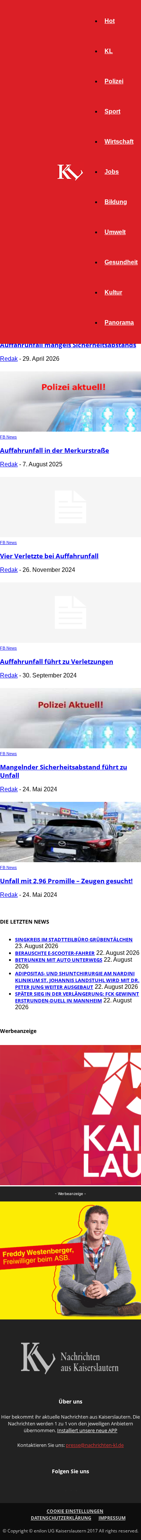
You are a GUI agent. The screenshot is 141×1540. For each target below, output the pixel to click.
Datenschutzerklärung (61, 1518)
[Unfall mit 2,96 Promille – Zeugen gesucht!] (70, 860)
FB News (8, 437)
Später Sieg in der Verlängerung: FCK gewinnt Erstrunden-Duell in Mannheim (77, 997)
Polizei (114, 81)
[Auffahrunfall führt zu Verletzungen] (70, 640)
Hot (110, 21)
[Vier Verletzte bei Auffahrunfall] (70, 535)
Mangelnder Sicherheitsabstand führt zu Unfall (63, 771)
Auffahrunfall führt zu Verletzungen (56, 661)
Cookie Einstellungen (75, 1511)
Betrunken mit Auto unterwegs (58, 959)
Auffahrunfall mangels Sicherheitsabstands (68, 344)
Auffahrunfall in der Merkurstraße (54, 450)
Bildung (116, 202)
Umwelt (115, 232)
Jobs (112, 172)
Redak (9, 359)
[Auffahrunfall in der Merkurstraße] (70, 429)
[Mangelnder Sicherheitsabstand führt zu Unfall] (70, 746)
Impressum (112, 1518)
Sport (112, 111)
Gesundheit (121, 262)
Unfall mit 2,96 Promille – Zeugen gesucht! (66, 880)
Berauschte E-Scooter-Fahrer (55, 953)
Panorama (119, 322)
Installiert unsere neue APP (87, 1430)
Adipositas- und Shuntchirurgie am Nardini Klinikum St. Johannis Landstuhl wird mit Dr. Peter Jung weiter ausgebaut (77, 980)
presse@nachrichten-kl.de (95, 1445)
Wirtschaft (119, 141)
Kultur (113, 292)
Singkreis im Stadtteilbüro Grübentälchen (74, 939)
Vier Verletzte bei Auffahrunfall (49, 556)
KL (109, 51)
